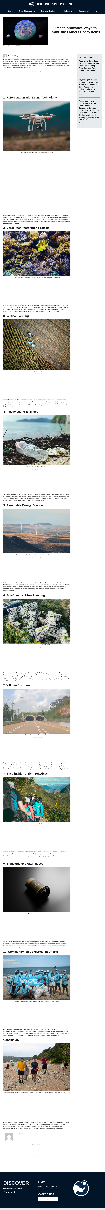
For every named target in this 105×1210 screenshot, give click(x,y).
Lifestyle (68, 11)
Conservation (56, 23)
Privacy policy (54, 1186)
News (10, 11)
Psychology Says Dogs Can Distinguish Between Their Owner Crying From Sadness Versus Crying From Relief (89, 65)
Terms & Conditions (43, 1189)
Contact (47, 1186)
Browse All (84, 11)
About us (40, 1186)
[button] (96, 11)
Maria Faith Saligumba (66, 18)
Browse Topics (48, 11)
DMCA (52, 1189)
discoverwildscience (56, 4)
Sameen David (82, 73)
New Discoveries (27, 11)
